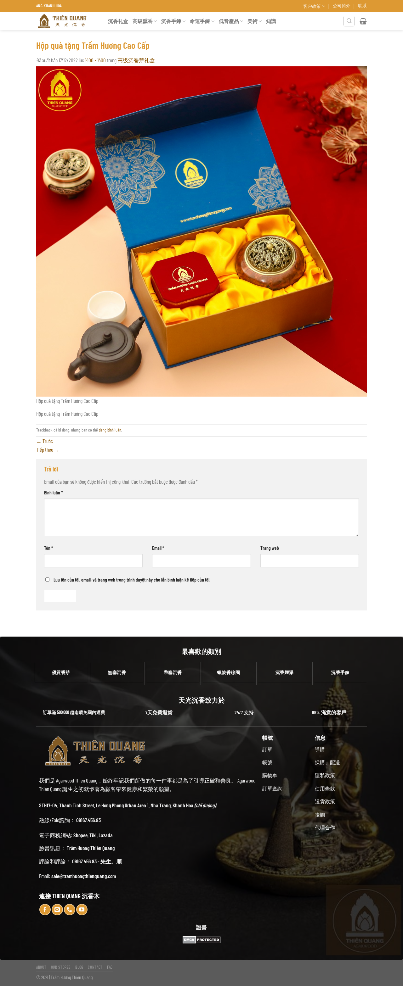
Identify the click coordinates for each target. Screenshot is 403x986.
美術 (252, 21)
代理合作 (325, 827)
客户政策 (312, 6)
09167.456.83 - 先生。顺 (97, 861)
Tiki (93, 835)
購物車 (269, 775)
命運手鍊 (200, 21)
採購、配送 (327, 762)
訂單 (267, 749)
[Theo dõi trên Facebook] (45, 909)
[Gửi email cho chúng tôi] (57, 909)
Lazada (106, 835)
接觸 (320, 814)
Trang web (269, 548)
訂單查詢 (272, 788)
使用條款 (325, 788)
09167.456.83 (88, 820)
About (41, 967)
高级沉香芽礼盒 (136, 60)
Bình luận (53, 492)
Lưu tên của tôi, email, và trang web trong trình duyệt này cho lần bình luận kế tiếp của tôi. (132, 579)
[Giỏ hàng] (363, 21)
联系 (362, 5)
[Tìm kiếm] (349, 21)
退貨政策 (325, 801)
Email (158, 548)
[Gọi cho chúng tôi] (69, 909)
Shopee (80, 835)
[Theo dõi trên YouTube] (82, 909)
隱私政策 (325, 775)
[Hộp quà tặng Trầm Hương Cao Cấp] (201, 230)
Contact (95, 967)
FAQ (110, 967)
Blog (79, 967)
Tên (48, 548)
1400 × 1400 (95, 60)
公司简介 (341, 5)
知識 (271, 21)
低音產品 (229, 21)
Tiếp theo (48, 449)
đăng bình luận (110, 429)
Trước (44, 441)
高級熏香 (143, 21)
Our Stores (61, 967)
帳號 (267, 762)
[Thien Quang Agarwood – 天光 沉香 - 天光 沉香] (67, 21)
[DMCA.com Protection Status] (201, 940)
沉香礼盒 (118, 21)
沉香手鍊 (171, 21)
